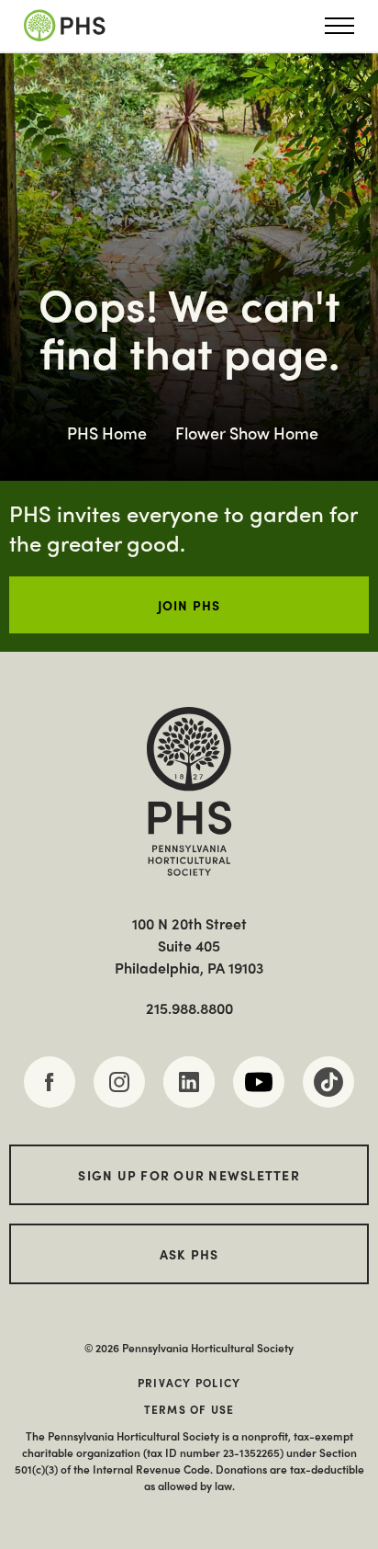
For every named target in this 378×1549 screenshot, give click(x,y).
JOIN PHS (189, 605)
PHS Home (107, 432)
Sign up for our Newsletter (189, 1175)
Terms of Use (189, 1409)
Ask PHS (189, 1254)
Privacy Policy (189, 1382)
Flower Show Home (246, 432)
